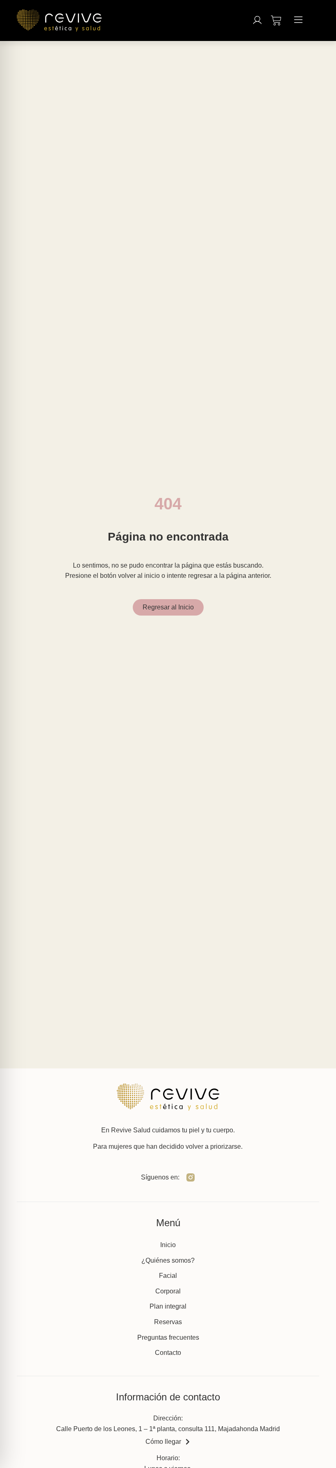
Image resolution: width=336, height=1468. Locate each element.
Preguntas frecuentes (168, 1337)
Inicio (168, 1244)
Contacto (168, 1352)
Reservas (168, 1321)
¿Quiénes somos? (168, 1260)
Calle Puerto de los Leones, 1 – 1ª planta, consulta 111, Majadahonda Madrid (168, 1428)
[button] (298, 20)
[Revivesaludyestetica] (190, 1177)
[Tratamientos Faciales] (276, 19)
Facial (168, 1275)
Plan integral (168, 1306)
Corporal (168, 1291)
